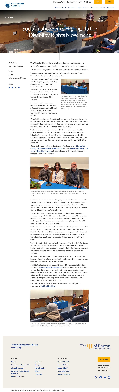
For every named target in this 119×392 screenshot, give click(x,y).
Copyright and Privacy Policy (34, 390)
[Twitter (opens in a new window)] (12, 87)
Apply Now (104, 359)
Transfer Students (63, 374)
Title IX (62, 390)
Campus (38, 365)
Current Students (63, 362)
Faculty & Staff (62, 368)
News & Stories (40, 368)
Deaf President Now (47, 286)
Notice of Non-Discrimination (51, 390)
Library (13, 362)
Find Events (87, 2)
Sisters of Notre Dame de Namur (50, 267)
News (11, 17)
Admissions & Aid (60, 7)
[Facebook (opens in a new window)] (9, 87)
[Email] (19, 87)
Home (7, 17)
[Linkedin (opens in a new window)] (15, 87)
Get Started (71, 2)
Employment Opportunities (20, 365)
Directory (38, 362)
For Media (38, 374)
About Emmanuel (17, 368)
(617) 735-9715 (103, 370)
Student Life (94, 7)
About (103, 7)
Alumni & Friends (63, 365)
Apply (109, 1)
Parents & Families (63, 371)
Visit (98, 1)
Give (80, 2)
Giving (37, 371)
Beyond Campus (83, 7)
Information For (58, 2)
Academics (71, 7)
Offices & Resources (18, 377)
